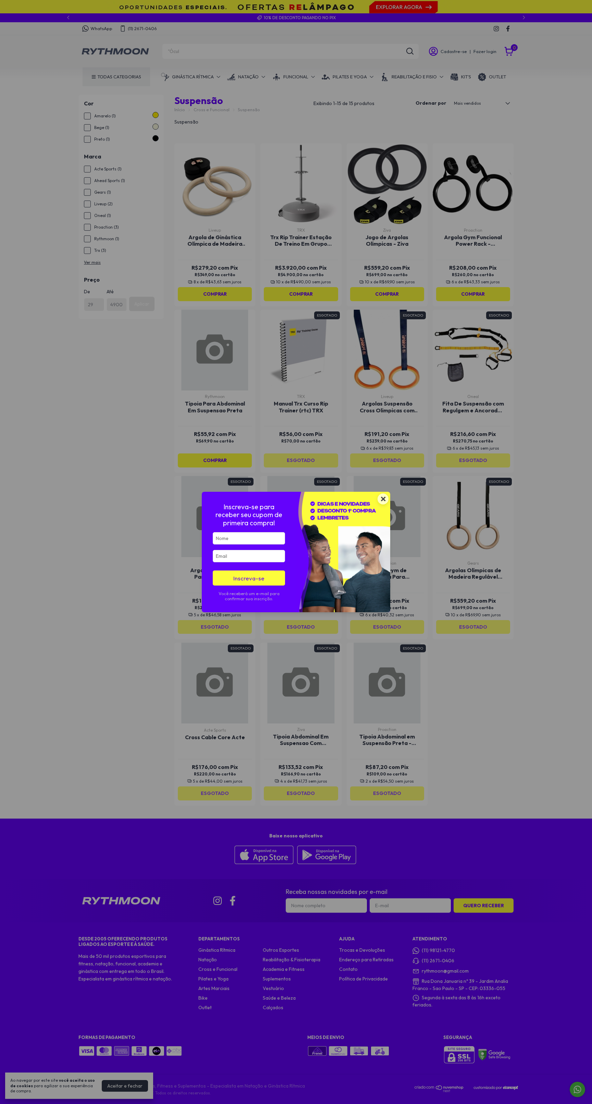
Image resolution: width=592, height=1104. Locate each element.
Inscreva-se (248, 578)
